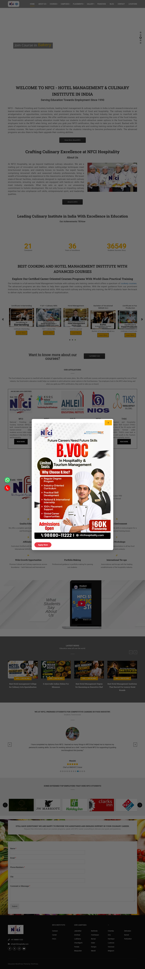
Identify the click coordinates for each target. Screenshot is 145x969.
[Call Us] (7, 488)
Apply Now (43, 545)
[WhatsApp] (7, 480)
